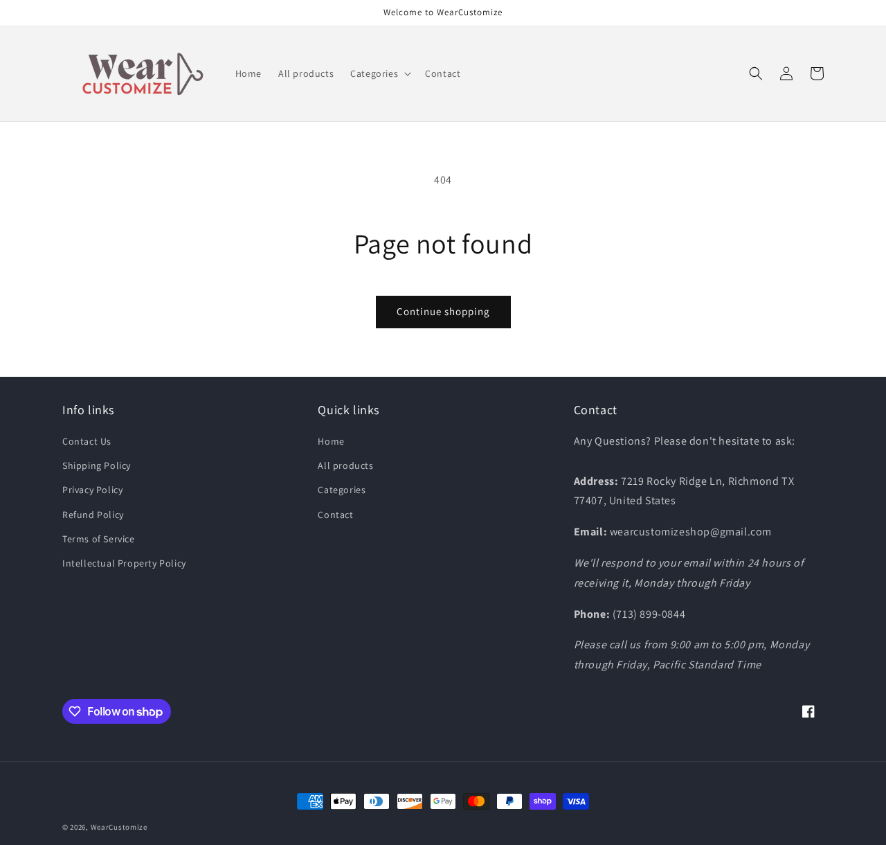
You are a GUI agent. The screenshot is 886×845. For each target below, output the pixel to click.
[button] (379, 73)
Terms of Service (98, 539)
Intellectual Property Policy (124, 563)
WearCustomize (119, 827)
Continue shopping (443, 311)
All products (345, 465)
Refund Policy (93, 514)
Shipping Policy (96, 465)
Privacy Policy (92, 489)
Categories (341, 489)
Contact (335, 514)
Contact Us (86, 441)
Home (331, 441)
